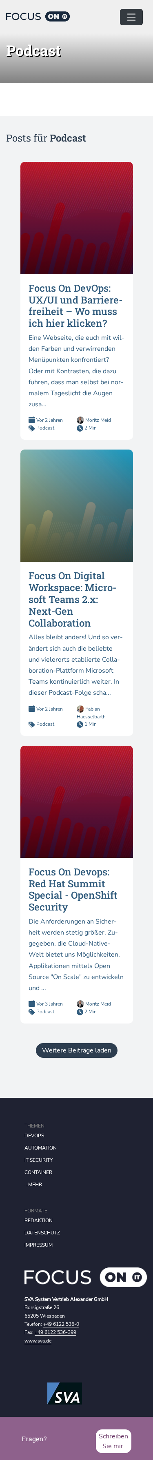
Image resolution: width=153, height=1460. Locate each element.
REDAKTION (38, 1220)
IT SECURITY (38, 1160)
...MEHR (33, 1184)
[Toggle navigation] (131, 17)
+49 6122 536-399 (55, 1332)
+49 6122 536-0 (61, 1324)
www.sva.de (37, 1341)
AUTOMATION (40, 1148)
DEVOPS (34, 1135)
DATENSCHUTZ (42, 1233)
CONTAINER (38, 1172)
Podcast (45, 428)
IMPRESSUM (38, 1245)
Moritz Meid (97, 420)
